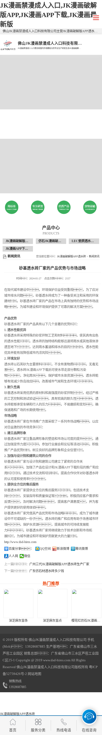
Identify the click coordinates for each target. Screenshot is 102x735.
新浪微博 (63, 549)
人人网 (13, 556)
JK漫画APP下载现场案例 (23, 249)
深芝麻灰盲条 (18, 620)
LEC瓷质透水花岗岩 (86, 241)
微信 (27, 556)
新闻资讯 (94, 256)
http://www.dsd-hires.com (20, 542)
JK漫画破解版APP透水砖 (23, 241)
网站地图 (34, 674)
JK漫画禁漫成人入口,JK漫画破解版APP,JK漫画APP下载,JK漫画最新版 (48, 15)
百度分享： (21, 549)
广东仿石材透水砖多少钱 (46, 571)
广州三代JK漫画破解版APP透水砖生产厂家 (59, 564)
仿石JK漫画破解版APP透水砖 (59, 241)
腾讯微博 (81, 549)
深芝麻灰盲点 (52, 620)
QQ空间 (45, 549)
